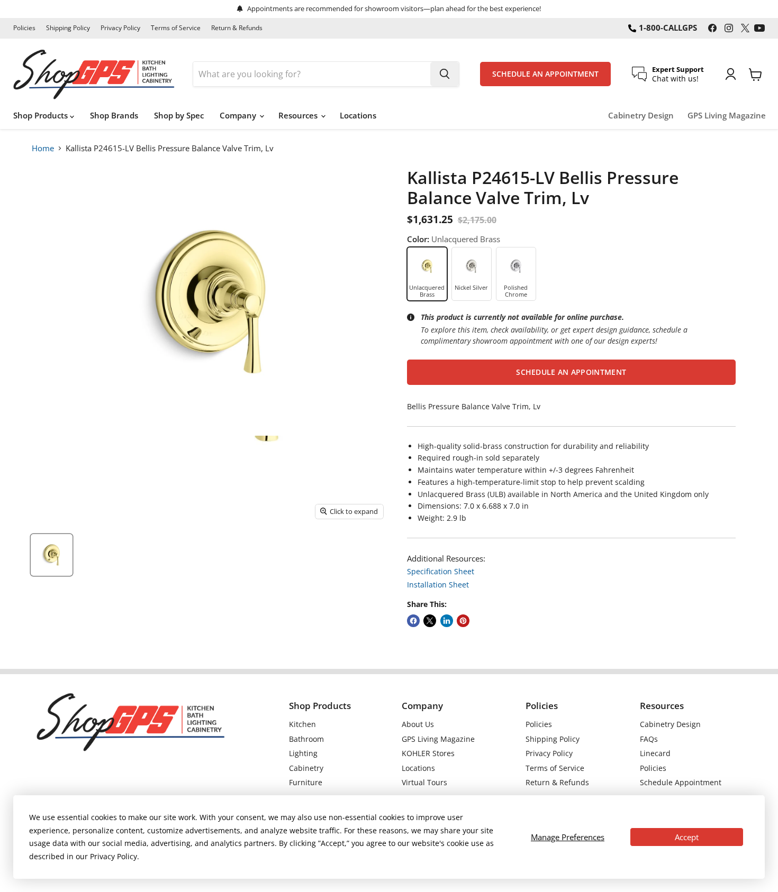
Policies (24, 28)
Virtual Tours (424, 782)
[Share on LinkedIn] (446, 620)
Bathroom (306, 739)
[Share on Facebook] (413, 620)
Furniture (305, 782)
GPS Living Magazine (726, 116)
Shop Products (41, 115)
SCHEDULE (545, 74)
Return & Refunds (237, 28)
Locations (358, 115)
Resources (299, 115)
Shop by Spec (179, 115)
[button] (571, 372)
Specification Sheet (440, 571)
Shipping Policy (68, 28)
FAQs (649, 739)
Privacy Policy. (114, 856)
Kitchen (302, 724)
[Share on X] (429, 620)
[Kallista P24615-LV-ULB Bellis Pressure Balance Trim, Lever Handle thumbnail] (52, 555)
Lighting (303, 753)
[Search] (444, 74)
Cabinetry (306, 768)
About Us (418, 724)
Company (239, 115)
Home (43, 148)
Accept (687, 837)
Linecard (655, 753)
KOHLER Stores (428, 753)
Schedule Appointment (680, 782)
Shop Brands (114, 115)
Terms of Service (176, 28)
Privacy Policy (120, 28)
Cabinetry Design (641, 116)
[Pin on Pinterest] (463, 620)
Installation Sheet (438, 585)
